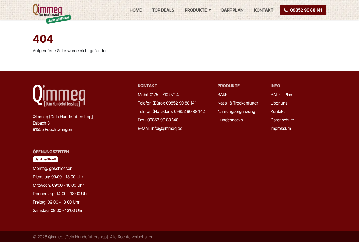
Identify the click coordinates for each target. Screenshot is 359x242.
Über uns (279, 103)
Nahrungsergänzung (236, 111)
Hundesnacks (230, 119)
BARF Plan (232, 10)
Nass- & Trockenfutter (238, 103)
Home (136, 10)
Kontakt (263, 10)
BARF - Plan (281, 94)
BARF (223, 94)
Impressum (281, 128)
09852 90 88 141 (306, 10)
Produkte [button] (196, 10)
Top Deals (163, 10)
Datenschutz (282, 119)
